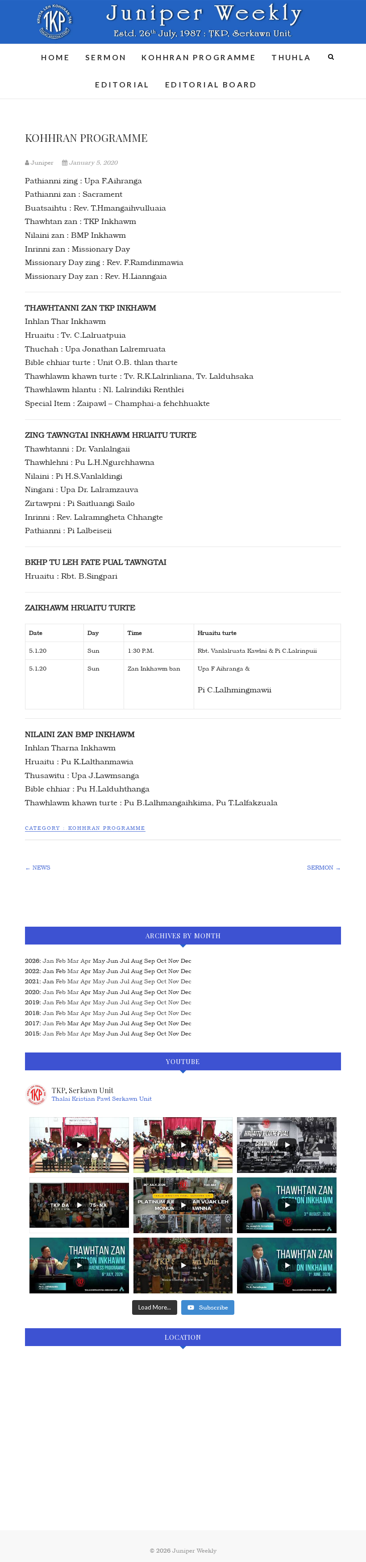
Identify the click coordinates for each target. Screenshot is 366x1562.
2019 (32, 1002)
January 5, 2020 (92, 162)
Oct (161, 981)
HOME (55, 57)
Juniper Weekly (194, 1550)
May (99, 981)
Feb (61, 960)
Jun (112, 981)
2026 (32, 960)
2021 (32, 981)
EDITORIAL (122, 84)
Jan (48, 960)
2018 (32, 1013)
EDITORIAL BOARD (211, 84)
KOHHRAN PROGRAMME (198, 57)
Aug (136, 981)
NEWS (37, 867)
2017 (32, 1023)
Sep (149, 981)
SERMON (105, 57)
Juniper (42, 162)
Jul (124, 981)
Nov (173, 981)
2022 (32, 971)
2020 (32, 992)
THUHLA (291, 57)
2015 (32, 1033)
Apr (86, 960)
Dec (186, 981)
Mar (73, 960)
